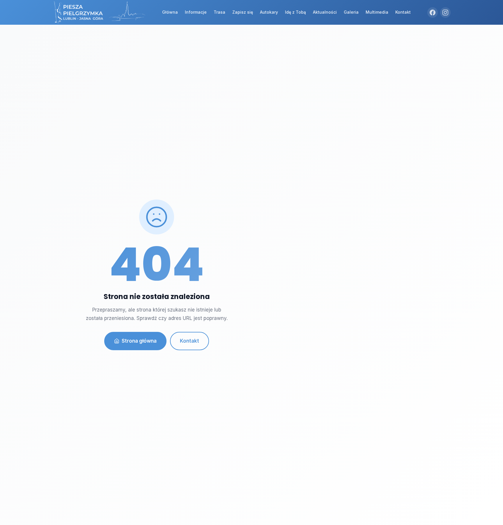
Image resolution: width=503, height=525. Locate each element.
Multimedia (377, 12)
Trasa (219, 12)
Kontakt (403, 12)
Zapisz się (242, 12)
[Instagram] (445, 12)
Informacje (196, 12)
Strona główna (139, 341)
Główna (170, 12)
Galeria (351, 12)
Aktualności (325, 12)
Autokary (269, 12)
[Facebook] (432, 12)
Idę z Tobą (295, 12)
